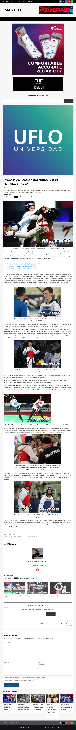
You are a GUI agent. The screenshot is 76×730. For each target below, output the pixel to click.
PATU (7, 1)
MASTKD (49, 715)
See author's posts (37, 565)
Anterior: (11, 623)
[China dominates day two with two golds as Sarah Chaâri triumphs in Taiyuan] (66, 698)
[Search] (72, 18)
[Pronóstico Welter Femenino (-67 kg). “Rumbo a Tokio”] (37, 588)
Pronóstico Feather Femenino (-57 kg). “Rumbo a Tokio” (23, 264)
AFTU (22, 1)
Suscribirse (51, 613)
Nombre (6, 662)
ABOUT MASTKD (14, 723)
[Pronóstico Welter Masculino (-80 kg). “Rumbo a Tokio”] (14, 588)
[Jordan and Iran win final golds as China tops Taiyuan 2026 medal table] (9, 698)
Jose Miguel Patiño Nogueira (10, 187)
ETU (11, 1)
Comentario (7, 642)
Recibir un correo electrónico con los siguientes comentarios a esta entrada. (25, 677)
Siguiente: (56, 624)
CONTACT (5, 723)
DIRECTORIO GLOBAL (26, 19)
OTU (19, 1)
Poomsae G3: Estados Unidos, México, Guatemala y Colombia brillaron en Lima (38, 707)
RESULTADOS (15, 19)
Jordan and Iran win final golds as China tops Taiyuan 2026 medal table (8, 707)
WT (3, 1)
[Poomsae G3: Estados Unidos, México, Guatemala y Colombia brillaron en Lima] (38, 698)
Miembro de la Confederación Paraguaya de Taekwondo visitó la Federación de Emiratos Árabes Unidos (51, 709)
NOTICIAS (6, 19)
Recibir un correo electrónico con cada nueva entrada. (19, 680)
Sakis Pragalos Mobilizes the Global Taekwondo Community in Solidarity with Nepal (23, 707)
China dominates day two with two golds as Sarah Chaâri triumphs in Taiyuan (66, 707)
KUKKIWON (29, 1)
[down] (9, 19)
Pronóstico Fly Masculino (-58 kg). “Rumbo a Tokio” (21, 266)
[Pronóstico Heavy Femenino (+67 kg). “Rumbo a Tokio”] (60, 588)
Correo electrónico (41, 663)
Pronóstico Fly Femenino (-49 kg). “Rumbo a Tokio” (21, 268)
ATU (15, 1)
